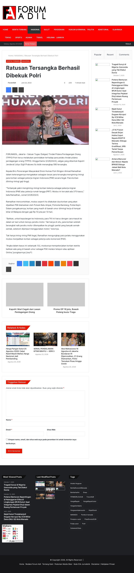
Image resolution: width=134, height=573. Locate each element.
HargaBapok (75, 501)
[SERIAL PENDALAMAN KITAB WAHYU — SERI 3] (45, 339)
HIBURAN (50, 37)
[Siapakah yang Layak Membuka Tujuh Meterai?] (40, 496)
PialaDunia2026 (90, 519)
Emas (85, 492)
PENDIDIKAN (59, 30)
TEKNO (8, 37)
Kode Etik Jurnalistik (82, 564)
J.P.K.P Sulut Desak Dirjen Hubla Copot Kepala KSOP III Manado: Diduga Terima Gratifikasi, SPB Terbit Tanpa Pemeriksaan (119, 141)
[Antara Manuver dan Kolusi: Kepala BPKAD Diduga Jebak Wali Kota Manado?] (102, 163)
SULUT (46, 30)
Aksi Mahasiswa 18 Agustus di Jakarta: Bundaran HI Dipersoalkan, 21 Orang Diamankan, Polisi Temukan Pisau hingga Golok (71, 356)
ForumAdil (12, 83)
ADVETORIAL (103, 30)
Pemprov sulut (75, 519)
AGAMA (28, 37)
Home (10, 56)
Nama (9, 420)
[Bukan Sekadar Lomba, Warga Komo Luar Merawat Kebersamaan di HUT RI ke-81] (50, 496)
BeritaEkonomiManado (78, 488)
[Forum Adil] (24, 12)
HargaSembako (76, 506)
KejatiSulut (93, 510)
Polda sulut (74, 524)
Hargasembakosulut (77, 510)
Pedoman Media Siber (63, 564)
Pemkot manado (87, 515)
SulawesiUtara (75, 528)
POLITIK (90, 30)
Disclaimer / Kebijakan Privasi (103, 564)
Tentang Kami (47, 564)
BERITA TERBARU (19, 30)
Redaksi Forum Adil (33, 564)
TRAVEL (39, 37)
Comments (124, 54)
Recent (110, 54)
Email (9, 430)
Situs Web (51, 430)
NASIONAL (35, 30)
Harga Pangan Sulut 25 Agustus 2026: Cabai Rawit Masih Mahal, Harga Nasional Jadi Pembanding (17, 354)
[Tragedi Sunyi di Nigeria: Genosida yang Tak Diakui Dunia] (102, 68)
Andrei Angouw (76, 483)
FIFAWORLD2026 (76, 497)
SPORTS (18, 37)
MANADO (73, 515)
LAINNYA (60, 37)
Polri (83, 524)
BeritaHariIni (74, 492)
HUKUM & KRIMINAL (77, 30)
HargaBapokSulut (89, 501)
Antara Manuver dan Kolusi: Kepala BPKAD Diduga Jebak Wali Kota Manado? (120, 164)
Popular (97, 54)
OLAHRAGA (117, 30)
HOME (5, 30)
